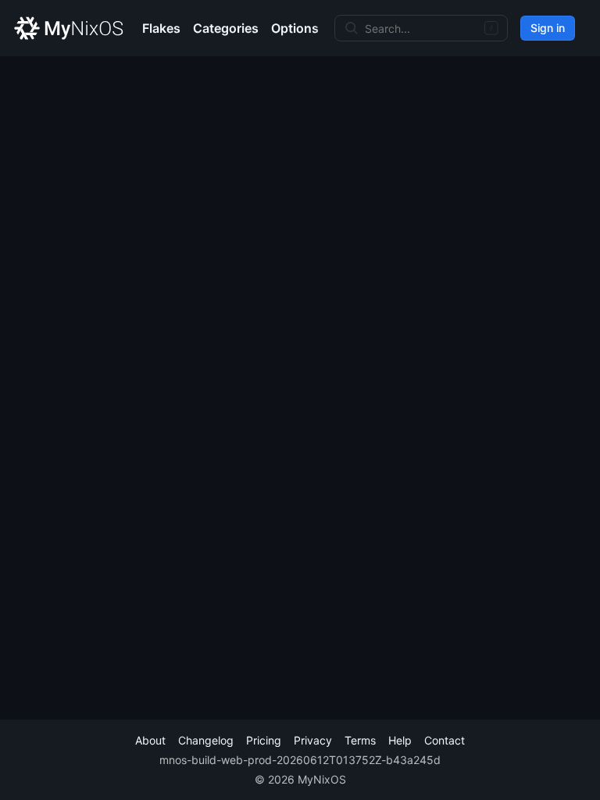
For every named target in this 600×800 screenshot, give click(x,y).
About (150, 740)
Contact (444, 740)
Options (295, 28)
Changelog (206, 740)
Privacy (313, 740)
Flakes (161, 28)
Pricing (263, 740)
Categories (226, 28)
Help (400, 740)
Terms (360, 740)
